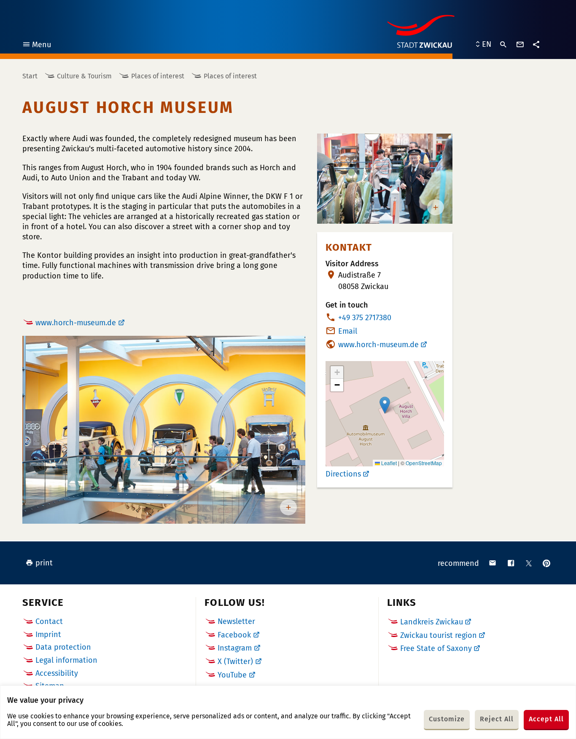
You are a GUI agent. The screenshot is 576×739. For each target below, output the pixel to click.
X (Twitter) (235, 661)
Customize (447, 719)
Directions (343, 474)
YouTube (232, 675)
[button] (385, 405)
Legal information (66, 660)
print (44, 563)
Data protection (63, 647)
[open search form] (503, 44)
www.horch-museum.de (75, 322)
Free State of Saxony (436, 648)
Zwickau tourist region (438, 635)
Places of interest (157, 76)
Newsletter (236, 621)
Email (347, 331)
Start (30, 76)
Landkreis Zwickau (431, 622)
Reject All (497, 719)
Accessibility (56, 673)
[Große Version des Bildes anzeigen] (163, 430)
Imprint (48, 634)
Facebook (234, 635)
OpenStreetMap (424, 462)
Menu (36, 45)
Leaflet (388, 462)
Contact (49, 621)
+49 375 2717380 (364, 317)
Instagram (235, 648)
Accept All (546, 719)
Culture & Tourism (84, 76)
